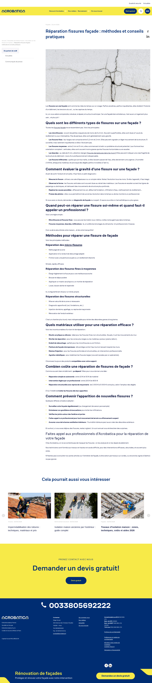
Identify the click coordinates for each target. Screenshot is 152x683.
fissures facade (60, 127)
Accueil (4, 40)
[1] (76, 676)
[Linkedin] (148, 36)
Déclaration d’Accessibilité (112, 650)
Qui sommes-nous (84, 617)
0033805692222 (80, 605)
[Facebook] (148, 31)
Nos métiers (72, 11)
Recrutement (82, 11)
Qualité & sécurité (135, 3)
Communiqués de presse (13, 62)
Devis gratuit (130, 11)
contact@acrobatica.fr (59, 633)
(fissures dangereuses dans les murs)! (101, 153)
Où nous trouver (96, 11)
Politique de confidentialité (112, 632)
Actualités (146, 3)
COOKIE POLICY (109, 646)
